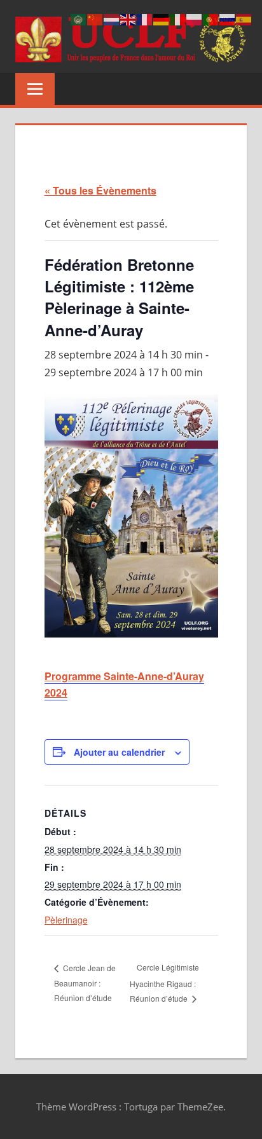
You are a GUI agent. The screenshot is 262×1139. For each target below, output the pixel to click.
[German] (161, 18)
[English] (128, 18)
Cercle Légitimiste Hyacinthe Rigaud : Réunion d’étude (164, 982)
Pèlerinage (66, 919)
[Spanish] (244, 18)
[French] (145, 18)
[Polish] (194, 18)
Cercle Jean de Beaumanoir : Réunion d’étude (85, 982)
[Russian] (227, 18)
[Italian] (178, 18)
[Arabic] (79, 18)
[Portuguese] (211, 18)
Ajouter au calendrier (119, 752)
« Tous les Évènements (100, 190)
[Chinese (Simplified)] (95, 18)
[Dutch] (112, 18)
